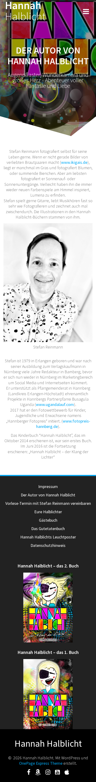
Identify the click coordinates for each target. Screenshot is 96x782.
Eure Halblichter (48, 511)
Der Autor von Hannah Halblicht (48, 495)
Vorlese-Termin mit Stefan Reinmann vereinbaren (48, 503)
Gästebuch (48, 520)
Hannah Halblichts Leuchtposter (48, 537)
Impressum (48, 486)
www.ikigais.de (74, 162)
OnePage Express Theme (40, 763)
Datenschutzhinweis (48, 545)
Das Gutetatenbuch (48, 528)
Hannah (25, 11)
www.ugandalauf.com (55, 404)
